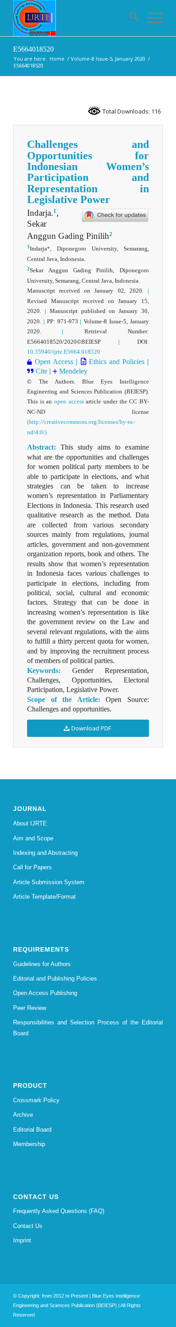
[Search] (129, 18)
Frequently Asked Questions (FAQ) (58, 1211)
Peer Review (29, 1008)
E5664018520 (33, 49)
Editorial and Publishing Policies (55, 978)
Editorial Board (32, 1129)
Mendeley (72, 371)
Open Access (54, 361)
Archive (23, 1114)
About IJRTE (30, 823)
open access (69, 401)
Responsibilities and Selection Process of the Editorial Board (88, 1027)
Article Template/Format (44, 896)
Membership (29, 1144)
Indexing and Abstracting (45, 852)
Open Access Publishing (45, 993)
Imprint (22, 1240)
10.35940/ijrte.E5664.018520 (63, 351)
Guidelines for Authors (42, 964)
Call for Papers (32, 867)
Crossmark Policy (36, 1100)
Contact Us (27, 1226)
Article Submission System (48, 882)
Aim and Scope (33, 838)
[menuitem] (129, 18)
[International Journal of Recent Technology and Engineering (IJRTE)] (73, 18)
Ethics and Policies (115, 361)
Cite (42, 371)
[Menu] (150, 18)
